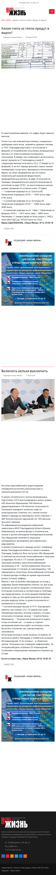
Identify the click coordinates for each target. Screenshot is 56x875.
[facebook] (3, 856)
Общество (9, 229)
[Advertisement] (28, 102)
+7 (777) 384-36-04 (13, 850)
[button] (2, 12)
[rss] (25, 856)
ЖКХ (8, 20)
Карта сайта (15, 871)
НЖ (2, 20)
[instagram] (7, 856)
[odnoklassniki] (12, 856)
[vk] (20, 856)
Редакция (5, 871)
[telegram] (16, 856)
